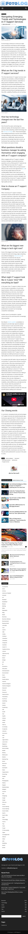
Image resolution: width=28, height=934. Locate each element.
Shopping (4, 795)
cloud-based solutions (6, 460)
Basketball (4, 601)
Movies (4, 757)
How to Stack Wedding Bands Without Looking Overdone (12, 893)
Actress (4, 591)
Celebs (4, 634)
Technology (7, 11)
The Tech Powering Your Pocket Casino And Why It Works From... (12, 544)
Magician (4, 744)
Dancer (4, 655)
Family (3, 677)
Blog (3, 612)
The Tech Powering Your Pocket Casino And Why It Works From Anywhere (13, 876)
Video (3, 839)
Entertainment (5, 670)
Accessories (5, 586)
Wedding (4, 843)
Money (4, 752)
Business (4, 616)
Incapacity (4, 729)
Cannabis (4, 625)
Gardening (4, 707)
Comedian (4, 638)
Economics (4, 666)
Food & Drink (5, 694)
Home (2, 11)
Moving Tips (5, 759)
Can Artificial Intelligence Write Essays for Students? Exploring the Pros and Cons (17, 485)
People (4, 776)
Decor (3, 657)
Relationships (5, 787)
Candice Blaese (4, 546)
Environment (5, 673)
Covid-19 (4, 647)
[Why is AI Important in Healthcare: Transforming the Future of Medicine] (5, 520)
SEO (3, 793)
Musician (4, 763)
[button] (2, 8)
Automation (17, 458)
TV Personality (5, 830)
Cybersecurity (14, 460)
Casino (4, 629)
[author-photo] (14, 471)
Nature (4, 765)
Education (4, 668)
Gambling (4, 701)
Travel (3, 828)
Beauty (4, 604)
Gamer (4, 703)
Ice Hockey (4, 726)
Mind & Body (5, 748)
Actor (3, 588)
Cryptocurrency (6, 649)
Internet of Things (7, 131)
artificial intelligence (9, 458)
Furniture (4, 698)
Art (3, 597)
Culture (4, 651)
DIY (3, 662)
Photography (5, 780)
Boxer (3, 614)
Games (4, 705)
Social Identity (5, 806)
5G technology (18, 255)
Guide (3, 711)
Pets (3, 778)
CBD (3, 632)
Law (3, 737)
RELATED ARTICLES (6, 480)
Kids (3, 735)
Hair (3, 714)
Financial (4, 692)
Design (4, 660)
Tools (3, 826)
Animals (4, 595)
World (3, 845)
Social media (5, 811)
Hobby (3, 720)
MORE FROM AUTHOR (18, 480)
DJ (2, 664)
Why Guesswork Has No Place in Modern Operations (13, 880)
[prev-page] (2, 525)
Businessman (5, 621)
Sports (3, 813)
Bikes (3, 608)
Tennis (4, 821)
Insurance (4, 733)
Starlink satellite (12, 322)
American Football (6, 593)
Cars (3, 627)
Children (4, 636)
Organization (5, 772)
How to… (4, 724)
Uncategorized (5, 834)
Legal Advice (5, 739)
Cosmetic (4, 645)
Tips (3, 823)
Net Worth (4, 767)
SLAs (23, 168)
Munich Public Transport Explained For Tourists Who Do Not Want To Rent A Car (13, 888)
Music (3, 761)
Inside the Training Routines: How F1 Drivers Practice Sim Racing (17, 492)
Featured (4, 688)
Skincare (4, 802)
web (3, 841)
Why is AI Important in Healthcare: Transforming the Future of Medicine (17, 520)
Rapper (4, 785)
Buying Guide (5, 623)
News (3, 770)
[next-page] (5, 525)
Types (3, 832)
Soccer (3, 804)
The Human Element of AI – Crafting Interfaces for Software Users (17, 563)
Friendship (4, 696)
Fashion (4, 681)
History (4, 718)
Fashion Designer (6, 683)
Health (3, 716)
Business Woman (6, 619)
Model (3, 750)
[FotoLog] (14, 3)
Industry (4, 731)
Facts (3, 675)
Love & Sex (4, 742)
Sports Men (5, 815)
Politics (4, 783)
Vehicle (4, 836)
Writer (3, 847)
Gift (3, 709)
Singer (3, 798)
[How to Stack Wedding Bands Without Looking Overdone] (5, 577)
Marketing (4, 746)
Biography (4, 610)
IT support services (5, 461)
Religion (4, 789)
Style (3, 817)
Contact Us (4, 925)
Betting (4, 606)
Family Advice (5, 679)
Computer (4, 642)
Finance (4, 690)
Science (4, 791)
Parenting (4, 774)
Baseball (4, 599)
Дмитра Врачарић (6, 24)
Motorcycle (5, 754)
